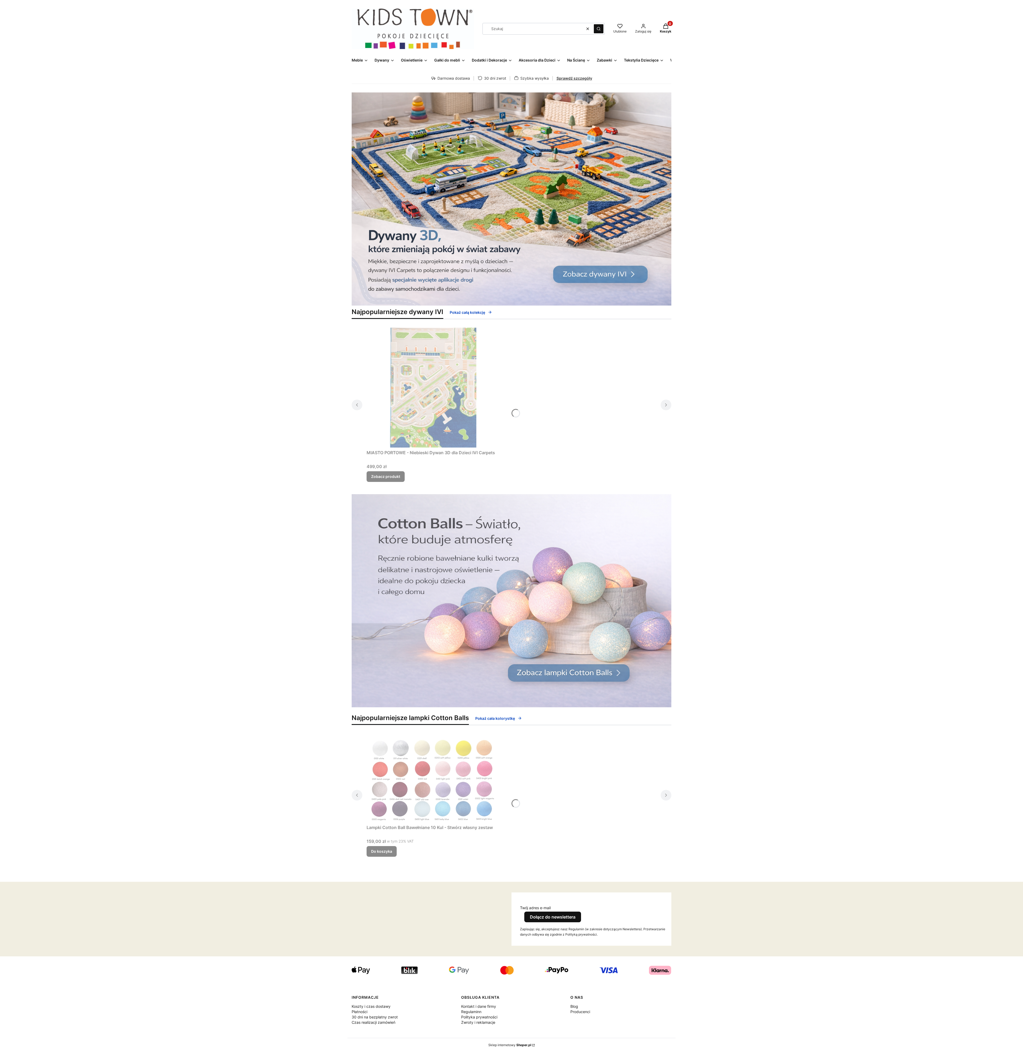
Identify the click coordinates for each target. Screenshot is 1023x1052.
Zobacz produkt (385, 476)
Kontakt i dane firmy (478, 1006)
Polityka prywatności (479, 1017)
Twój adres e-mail (535, 907)
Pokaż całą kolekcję (467, 312)
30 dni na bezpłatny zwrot (375, 1017)
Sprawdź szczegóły (574, 78)
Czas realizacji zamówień (373, 1022)
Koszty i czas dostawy (371, 1006)
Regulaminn (471, 1011)
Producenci (580, 1011)
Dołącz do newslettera (552, 917)
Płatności (359, 1011)
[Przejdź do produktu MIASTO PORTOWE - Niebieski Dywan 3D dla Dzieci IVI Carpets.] (433, 388)
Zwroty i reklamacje (478, 1022)
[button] (598, 28)
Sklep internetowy (509, 1045)
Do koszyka (381, 851)
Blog (574, 1006)
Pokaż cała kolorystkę (495, 718)
